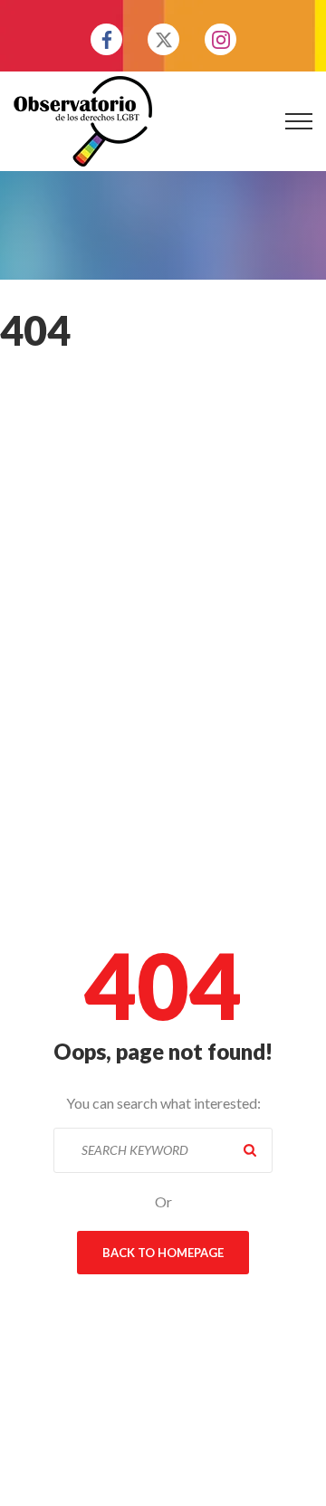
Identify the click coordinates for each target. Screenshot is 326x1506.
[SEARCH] (250, 1150)
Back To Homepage (163, 1252)
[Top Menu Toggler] (299, 121)
